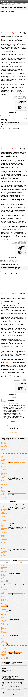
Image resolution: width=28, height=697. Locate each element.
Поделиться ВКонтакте (1, 1)
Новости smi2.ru (14, 432)
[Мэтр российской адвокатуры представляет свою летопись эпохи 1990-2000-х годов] (4, 447)
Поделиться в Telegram (12, 1)
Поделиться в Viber (10, 1)
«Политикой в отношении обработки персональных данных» (14, 690)
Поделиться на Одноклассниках (5, 1)
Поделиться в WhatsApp (8, 1)
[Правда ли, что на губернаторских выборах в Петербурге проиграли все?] (4, 553)
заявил (6, 362)
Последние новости (14, 403)
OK (14, 694)
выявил (9, 166)
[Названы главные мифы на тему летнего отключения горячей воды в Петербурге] (4, 619)
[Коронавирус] (4, 400)
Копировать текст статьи (14, 1)
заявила (7, 303)
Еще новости (14, 421)
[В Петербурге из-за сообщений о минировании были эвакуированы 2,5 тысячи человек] (4, 493)
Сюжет (14, 398)
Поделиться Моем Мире (3, 1)
